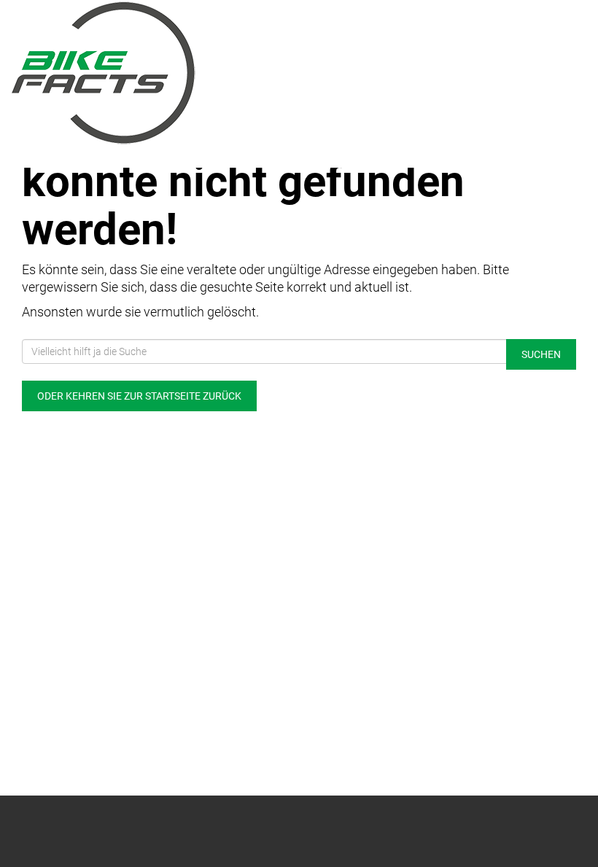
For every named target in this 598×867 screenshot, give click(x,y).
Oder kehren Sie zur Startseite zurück (139, 396)
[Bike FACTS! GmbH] (149, 73)
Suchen (541, 354)
